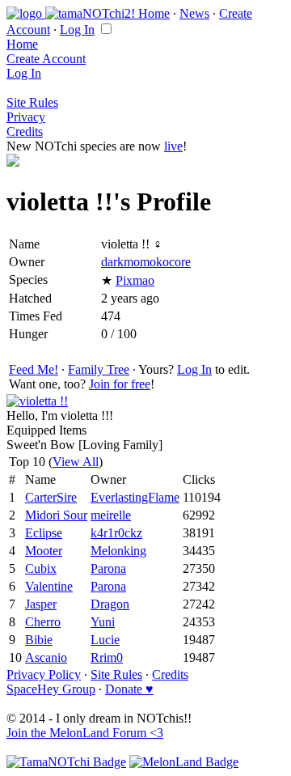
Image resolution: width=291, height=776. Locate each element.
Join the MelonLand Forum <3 (84, 733)
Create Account (46, 59)
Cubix (41, 568)
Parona (108, 568)
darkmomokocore (146, 262)
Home (154, 13)
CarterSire (51, 497)
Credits (24, 131)
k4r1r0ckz (116, 533)
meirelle (111, 515)
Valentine (49, 586)
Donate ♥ (129, 689)
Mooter (43, 551)
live (173, 146)
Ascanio (46, 657)
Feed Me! (33, 369)
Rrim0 (107, 657)
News (194, 13)
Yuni (103, 622)
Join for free (119, 384)
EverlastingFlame (135, 497)
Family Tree (98, 369)
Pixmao (135, 280)
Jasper (41, 604)
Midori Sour (56, 515)
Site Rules (32, 102)
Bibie (39, 640)
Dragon (110, 604)
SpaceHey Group (50, 689)
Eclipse (43, 533)
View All (76, 462)
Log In (77, 29)
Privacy (25, 117)
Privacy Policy (43, 674)
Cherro (43, 622)
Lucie (105, 640)
